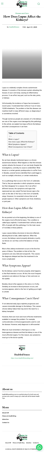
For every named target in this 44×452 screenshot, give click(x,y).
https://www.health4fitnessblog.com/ (22, 358)
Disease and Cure (22, 13)
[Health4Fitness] (22, 348)
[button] (39, 447)
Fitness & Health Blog (9, 416)
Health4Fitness (14, 27)
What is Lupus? (13, 139)
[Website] (22, 362)
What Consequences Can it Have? (20, 147)
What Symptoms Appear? (17, 144)
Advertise (5, 419)
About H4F (5, 413)
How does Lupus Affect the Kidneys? (21, 142)
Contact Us (5, 422)
